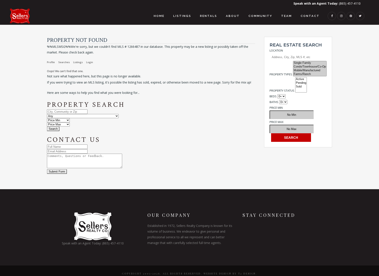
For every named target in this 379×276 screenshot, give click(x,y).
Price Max (277, 122)
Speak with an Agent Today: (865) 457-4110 (93, 243)
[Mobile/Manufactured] (309, 70)
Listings (78, 62)
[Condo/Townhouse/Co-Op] (309, 67)
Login (89, 62)
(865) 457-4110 (327, 3)
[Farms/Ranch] (309, 74)
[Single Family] (309, 63)
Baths (274, 102)
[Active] (301, 79)
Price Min (276, 108)
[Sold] (301, 87)
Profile (51, 62)
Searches (64, 62)
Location (276, 50)
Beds (273, 96)
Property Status (282, 91)
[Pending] (301, 83)
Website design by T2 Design (230, 273)
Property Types (281, 74)
